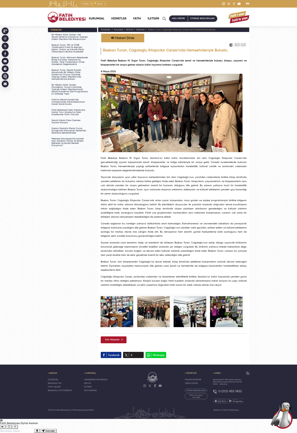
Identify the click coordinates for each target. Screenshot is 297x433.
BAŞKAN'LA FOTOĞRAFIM (60, 390)
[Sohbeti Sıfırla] (9, 427)
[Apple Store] (220, 401)
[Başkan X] (5, 46)
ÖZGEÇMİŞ (53, 380)
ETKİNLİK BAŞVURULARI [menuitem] (202, 19)
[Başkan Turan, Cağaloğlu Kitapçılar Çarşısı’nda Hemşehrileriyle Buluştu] (117, 311)
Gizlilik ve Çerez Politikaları (226, 410)
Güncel (129, 30)
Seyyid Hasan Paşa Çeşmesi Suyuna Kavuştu (66, 121)
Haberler (140, 30)
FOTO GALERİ (54, 387)
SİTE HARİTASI (90, 390)
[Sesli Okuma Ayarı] (3, 427)
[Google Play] (236, 401)
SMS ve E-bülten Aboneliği (196, 396)
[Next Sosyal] (5, 31)
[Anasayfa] (67, 17)
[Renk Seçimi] (232, 45)
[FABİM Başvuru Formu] (283, 414)
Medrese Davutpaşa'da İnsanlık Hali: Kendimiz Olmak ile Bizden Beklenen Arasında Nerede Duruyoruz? (68, 142)
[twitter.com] (133, 355)
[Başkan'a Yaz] (5, 83)
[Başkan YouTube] (5, 61)
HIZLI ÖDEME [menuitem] (178, 19)
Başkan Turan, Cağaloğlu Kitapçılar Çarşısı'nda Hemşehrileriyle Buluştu (182, 30)
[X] (228, 3)
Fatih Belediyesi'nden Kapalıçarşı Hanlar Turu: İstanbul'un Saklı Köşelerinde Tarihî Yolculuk (68, 112)
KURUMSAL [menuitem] (96, 18)
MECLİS (87, 383)
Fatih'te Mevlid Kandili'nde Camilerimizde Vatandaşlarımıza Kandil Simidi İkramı (68, 102)
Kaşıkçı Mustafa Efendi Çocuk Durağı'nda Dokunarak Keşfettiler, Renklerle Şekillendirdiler (69, 131)
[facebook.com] (111, 355)
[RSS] (248, 373)
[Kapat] (15, 427)
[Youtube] (239, 3)
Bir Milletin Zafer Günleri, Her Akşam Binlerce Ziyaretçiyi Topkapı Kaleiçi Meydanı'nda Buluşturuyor (70, 37)
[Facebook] (233, 3)
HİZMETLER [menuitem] (118, 18)
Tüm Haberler (112, 340)
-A (237, 44)
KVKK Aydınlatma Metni (83, 410)
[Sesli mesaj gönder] (37, 431)
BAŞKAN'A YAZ (55, 383)
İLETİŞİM (88, 387)
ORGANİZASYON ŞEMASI (95, 380)
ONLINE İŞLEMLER (193, 380)
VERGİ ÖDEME (191, 383)
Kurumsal (118, 30)
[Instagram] (223, 3)
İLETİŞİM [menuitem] (153, 18)
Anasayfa (105, 30)
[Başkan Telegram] (5, 68)
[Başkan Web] (5, 76)
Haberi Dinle (124, 38)
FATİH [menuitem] (137, 18)
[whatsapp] (155, 355)
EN (247, 4)
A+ (243, 44)
